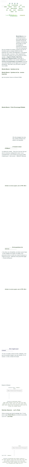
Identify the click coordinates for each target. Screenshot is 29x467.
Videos (15, 6)
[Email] (5, 3)
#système (9, 406)
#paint (19, 462)
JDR (19, 6)
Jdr (11, 401)
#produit (25, 462)
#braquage (11, 402)
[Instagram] (17, 3)
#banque (7, 402)
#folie (22, 402)
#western (19, 406)
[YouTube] (19, 3)
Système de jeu (21, 458)
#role (14, 463)
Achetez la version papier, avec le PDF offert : (16, 185)
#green (24, 402)
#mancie (9, 462)
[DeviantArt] (12, 3)
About (14, 10)
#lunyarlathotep (5, 462)
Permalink (17, 387)
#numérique (15, 462)
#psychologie (11, 463)
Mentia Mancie (14, 8)
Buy (16, 11)
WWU (10, 10)
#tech (13, 406)
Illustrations (15, 5)
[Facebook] (21, 3)
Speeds (10, 6)
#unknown (15, 406)
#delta (17, 402)
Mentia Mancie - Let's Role (11, 410)
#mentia (12, 462)
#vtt (22, 463)
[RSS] (7, 3)
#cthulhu (14, 402)
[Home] (11, 15)
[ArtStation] (15, 3)
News (9, 5)
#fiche (20, 402)
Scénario (19, 401)
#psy (7, 463)
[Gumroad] (10, 3)
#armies (4, 402)
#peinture (21, 462)
